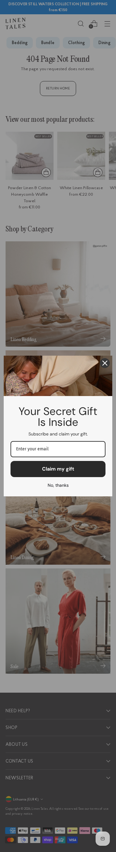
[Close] (104, 363)
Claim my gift (58, 469)
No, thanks (58, 485)
